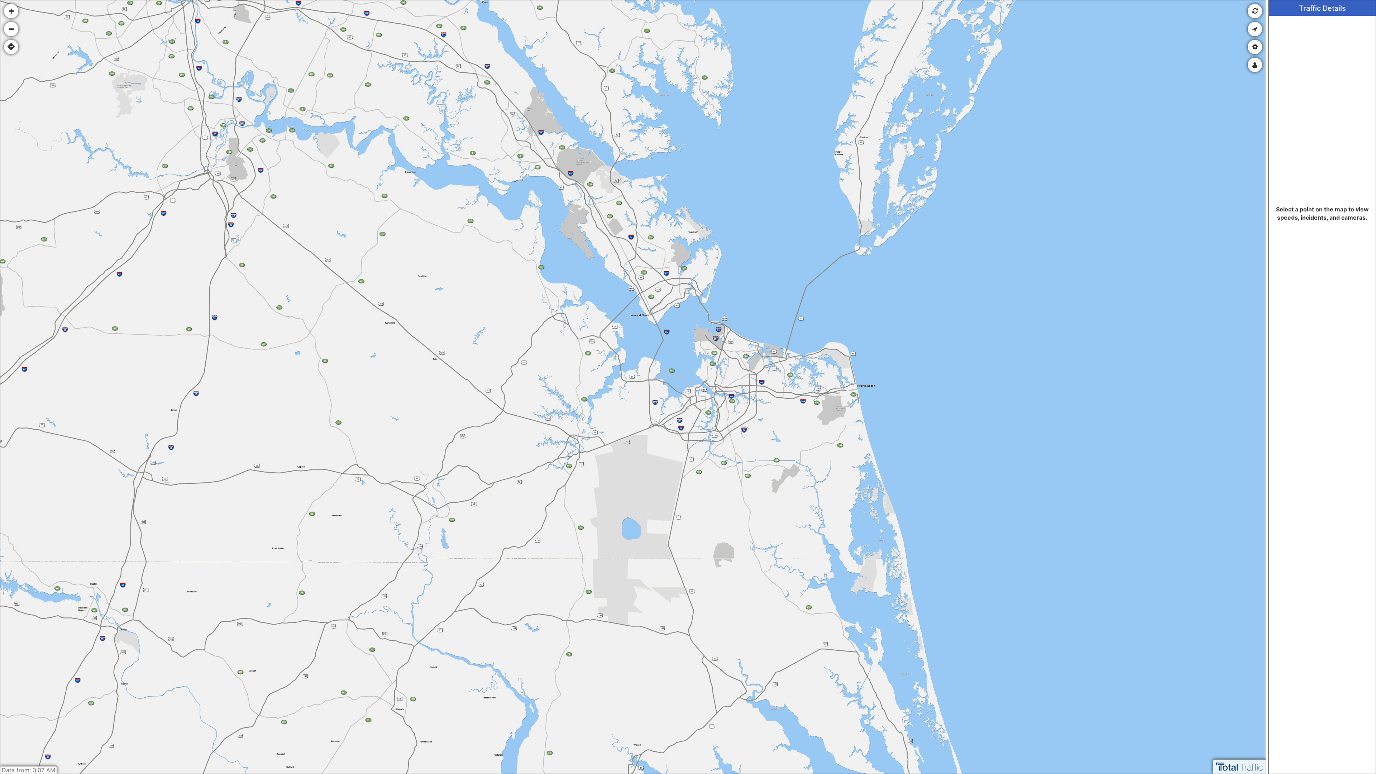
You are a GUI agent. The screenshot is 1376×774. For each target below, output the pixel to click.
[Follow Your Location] (1255, 29)
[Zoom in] (11, 11)
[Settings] (1255, 47)
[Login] (1255, 65)
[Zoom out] (11, 29)
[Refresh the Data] (1255, 11)
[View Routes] (11, 47)
